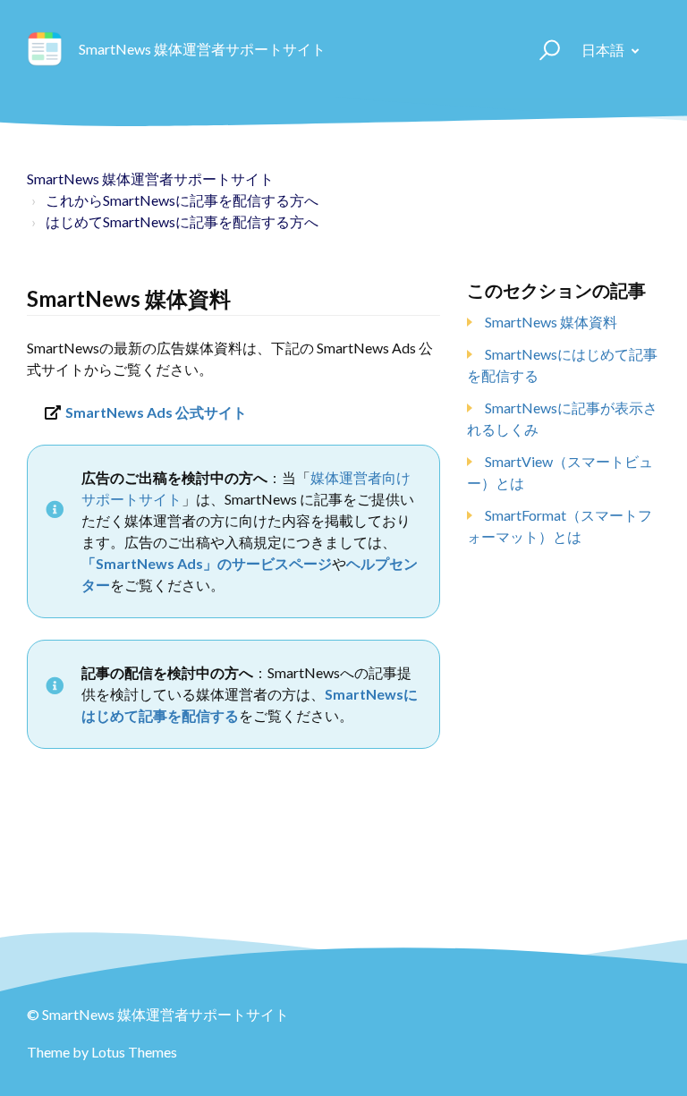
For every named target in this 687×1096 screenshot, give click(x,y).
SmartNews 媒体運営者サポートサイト (150, 178)
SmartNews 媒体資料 (551, 321)
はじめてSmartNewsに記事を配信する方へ (182, 221)
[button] (541, 49)
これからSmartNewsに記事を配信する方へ (182, 199)
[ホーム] (45, 49)
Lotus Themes (134, 1051)
